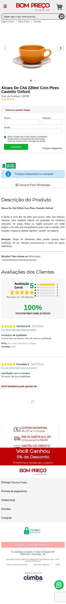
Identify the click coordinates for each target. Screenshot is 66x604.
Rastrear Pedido (19, 482)
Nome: (7, 118)
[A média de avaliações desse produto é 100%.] (8, 99)
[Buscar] (61, 16)
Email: (7, 127)
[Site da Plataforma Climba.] (33, 576)
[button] (31, 80)
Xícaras (37, 21)
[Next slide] (60, 48)
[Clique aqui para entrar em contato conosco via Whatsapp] (59, 584)
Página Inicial (7, 21)
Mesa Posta (24, 21)
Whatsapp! (35, 256)
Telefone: (47, 118)
